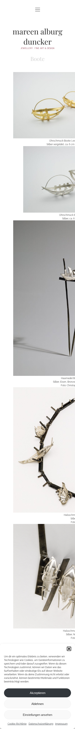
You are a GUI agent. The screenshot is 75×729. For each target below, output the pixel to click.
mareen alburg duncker (37, 36)
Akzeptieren (37, 693)
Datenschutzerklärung (41, 723)
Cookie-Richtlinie (17, 723)
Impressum (61, 723)
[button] (69, 649)
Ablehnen (37, 704)
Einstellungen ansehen (37, 714)
